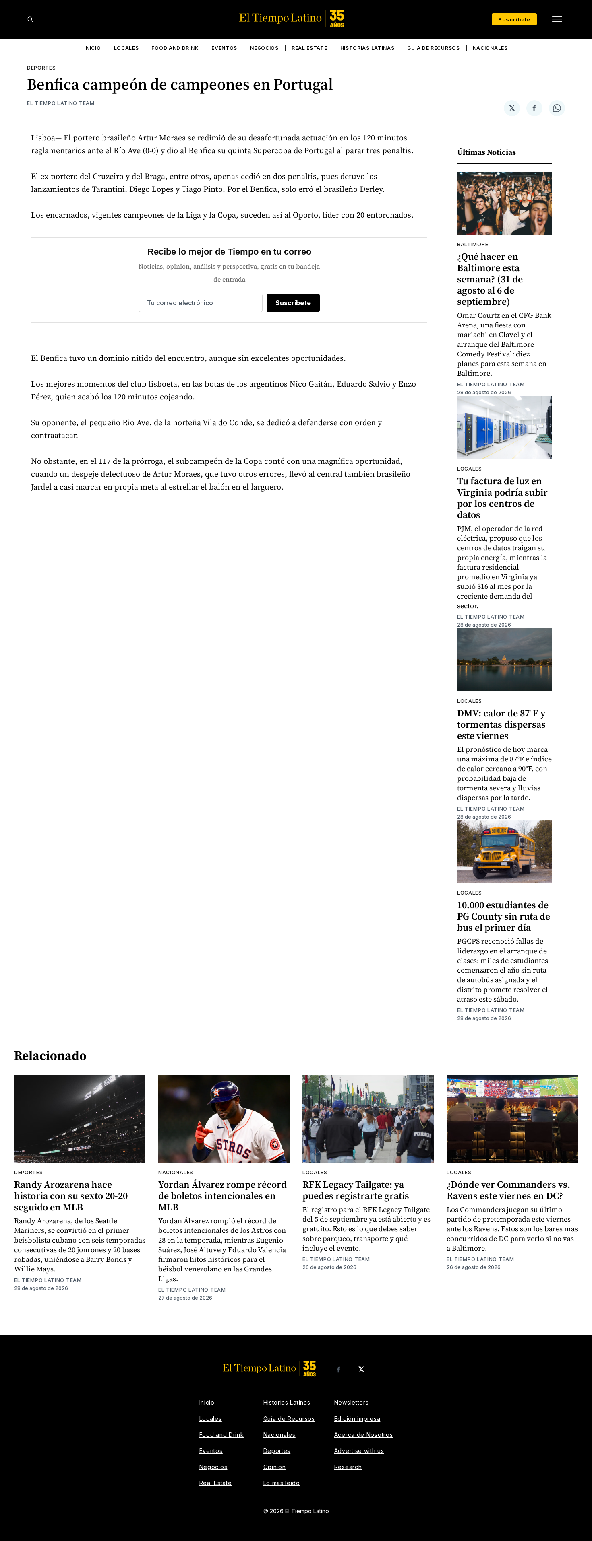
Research (348, 1466)
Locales (126, 48)
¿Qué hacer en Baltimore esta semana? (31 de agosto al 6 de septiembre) (490, 279)
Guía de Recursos (433, 48)
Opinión (274, 1466)
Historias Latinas (367, 48)
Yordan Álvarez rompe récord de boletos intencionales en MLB (222, 1196)
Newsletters (351, 1402)
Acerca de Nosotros (363, 1434)
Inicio (92, 48)
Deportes (41, 68)
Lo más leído (281, 1482)
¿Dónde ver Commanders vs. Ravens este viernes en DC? (508, 1190)
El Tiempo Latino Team (61, 103)
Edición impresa (357, 1418)
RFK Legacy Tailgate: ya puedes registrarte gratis (355, 1190)
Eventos (224, 48)
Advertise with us (359, 1450)
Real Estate (309, 48)
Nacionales (490, 48)
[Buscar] (30, 19)
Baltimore (472, 244)
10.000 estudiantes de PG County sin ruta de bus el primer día (503, 916)
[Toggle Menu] (557, 19)
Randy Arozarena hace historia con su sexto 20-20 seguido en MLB (71, 1196)
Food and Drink (175, 48)
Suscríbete (514, 19)
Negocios (264, 48)
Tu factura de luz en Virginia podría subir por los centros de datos (502, 497)
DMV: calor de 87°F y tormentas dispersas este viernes (501, 724)
